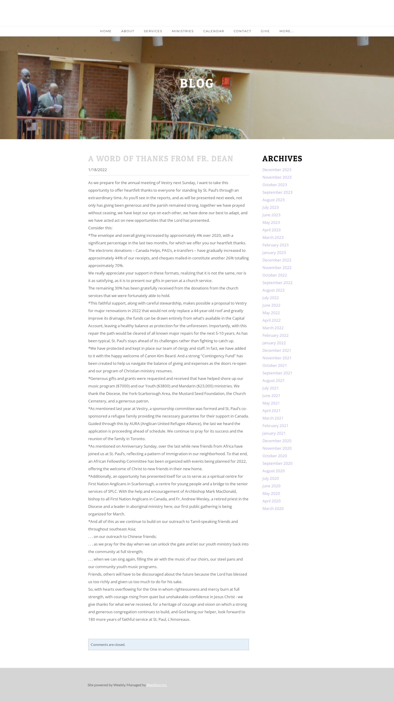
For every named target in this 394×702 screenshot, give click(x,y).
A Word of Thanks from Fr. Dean (160, 158)
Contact (242, 31)
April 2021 (271, 410)
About (127, 31)
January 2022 (274, 342)
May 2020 (271, 493)
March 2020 (273, 508)
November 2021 (277, 357)
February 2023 (275, 245)
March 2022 (273, 327)
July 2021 (270, 388)
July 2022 (270, 297)
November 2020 (277, 448)
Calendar (213, 31)
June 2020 (271, 485)
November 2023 (277, 177)
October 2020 (274, 455)
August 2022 (273, 290)
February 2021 (275, 425)
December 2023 (276, 169)
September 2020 (277, 463)
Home (106, 31)
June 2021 (271, 395)
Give (265, 31)
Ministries (183, 31)
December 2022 (276, 260)
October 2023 (274, 184)
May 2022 (271, 312)
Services (153, 31)
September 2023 (277, 192)
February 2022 (275, 335)
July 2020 (270, 478)
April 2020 (271, 501)
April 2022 (271, 320)
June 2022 (271, 305)
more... (287, 31)
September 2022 (277, 282)
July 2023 (270, 207)
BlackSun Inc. (157, 685)
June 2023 (271, 214)
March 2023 (273, 237)
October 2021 (274, 365)
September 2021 (277, 373)
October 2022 (274, 275)
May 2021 (271, 403)
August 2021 (273, 380)
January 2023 (274, 252)
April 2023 (271, 229)
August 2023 (273, 199)
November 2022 (277, 267)
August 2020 (273, 470)
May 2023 (271, 222)
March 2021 (273, 418)
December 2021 (276, 350)
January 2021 (274, 433)
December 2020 (276, 440)
